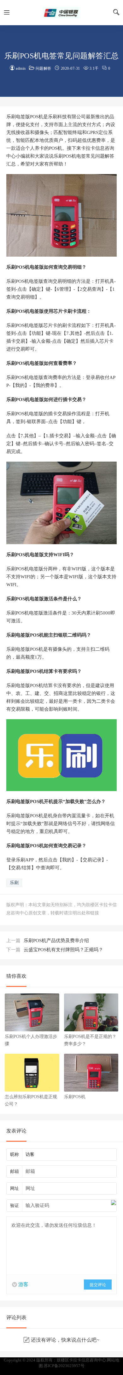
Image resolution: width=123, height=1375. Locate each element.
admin (21, 68)
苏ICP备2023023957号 (64, 1365)
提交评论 (98, 1284)
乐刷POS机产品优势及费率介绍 (47, 940)
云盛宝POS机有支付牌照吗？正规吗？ (54, 949)
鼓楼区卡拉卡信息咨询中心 (61, 12)
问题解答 (43, 68)
